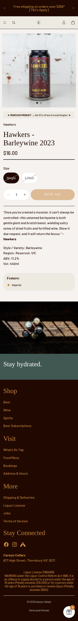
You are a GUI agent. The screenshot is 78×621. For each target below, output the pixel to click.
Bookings (10, 466)
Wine (7, 410)
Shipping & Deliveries (19, 497)
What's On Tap (13, 450)
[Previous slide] (4, 8)
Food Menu (11, 458)
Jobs (7, 513)
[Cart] (73, 22)
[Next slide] (73, 8)
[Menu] (5, 22)
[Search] (13, 22)
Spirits (8, 418)
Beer (6, 402)
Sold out (52, 194)
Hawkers (9, 124)
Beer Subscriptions (17, 426)
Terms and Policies (39, 610)
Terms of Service (15, 521)
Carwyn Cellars (43, 601)
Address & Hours (15, 473)
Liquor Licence (14, 505)
